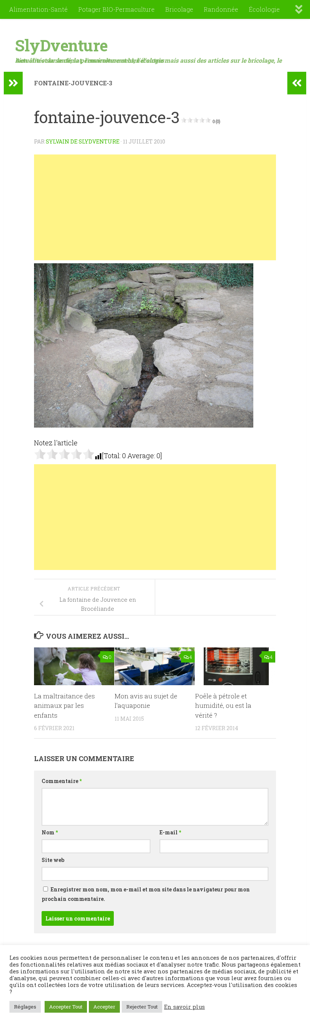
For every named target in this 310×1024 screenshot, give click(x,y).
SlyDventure (61, 45)
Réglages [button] (25, 1006)
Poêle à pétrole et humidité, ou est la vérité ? (223, 706)
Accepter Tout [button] (65, 1006)
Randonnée (221, 9)
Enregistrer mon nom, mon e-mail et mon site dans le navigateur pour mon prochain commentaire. (146, 894)
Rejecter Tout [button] (142, 1006)
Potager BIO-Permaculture (116, 9)
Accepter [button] (104, 1006)
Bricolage (179, 9)
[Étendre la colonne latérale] (13, 83)
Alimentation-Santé (38, 9)
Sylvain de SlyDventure (82, 141)
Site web (53, 859)
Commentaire (62, 781)
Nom (50, 832)
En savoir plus (184, 1007)
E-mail (170, 832)
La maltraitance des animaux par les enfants (64, 706)
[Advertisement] (155, 207)
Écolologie (264, 9)
